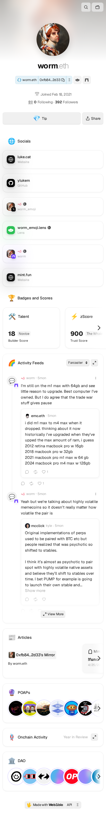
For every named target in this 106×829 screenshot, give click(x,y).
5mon (42, 378)
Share (96, 118)
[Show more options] (95, 378)
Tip (57, 119)
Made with (44, 805)
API (69, 805)
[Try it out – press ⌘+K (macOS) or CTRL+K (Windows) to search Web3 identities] (86, 7)
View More (56, 614)
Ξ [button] (69, 80)
